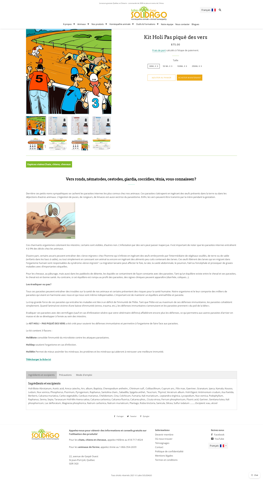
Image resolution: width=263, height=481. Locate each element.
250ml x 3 (197, 66)
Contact (159, 447)
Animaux (81, 24)
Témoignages (162, 443)
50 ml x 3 (167, 66)
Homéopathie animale (119, 24)
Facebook (219, 434)
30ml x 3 (153, 66)
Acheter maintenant (189, 77)
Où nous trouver (163, 438)
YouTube (219, 438)
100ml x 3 (182, 66)
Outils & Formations (145, 24)
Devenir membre (164, 434)
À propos (67, 24)
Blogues (195, 24)
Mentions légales (164, 455)
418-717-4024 (135, 439)
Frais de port (159, 50)
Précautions (65, 374)
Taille (175, 60)
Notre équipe (167, 24)
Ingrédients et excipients (41, 374)
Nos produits (98, 24)
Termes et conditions (166, 459)
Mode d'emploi (84, 374)
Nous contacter (182, 24)
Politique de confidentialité (169, 451)
